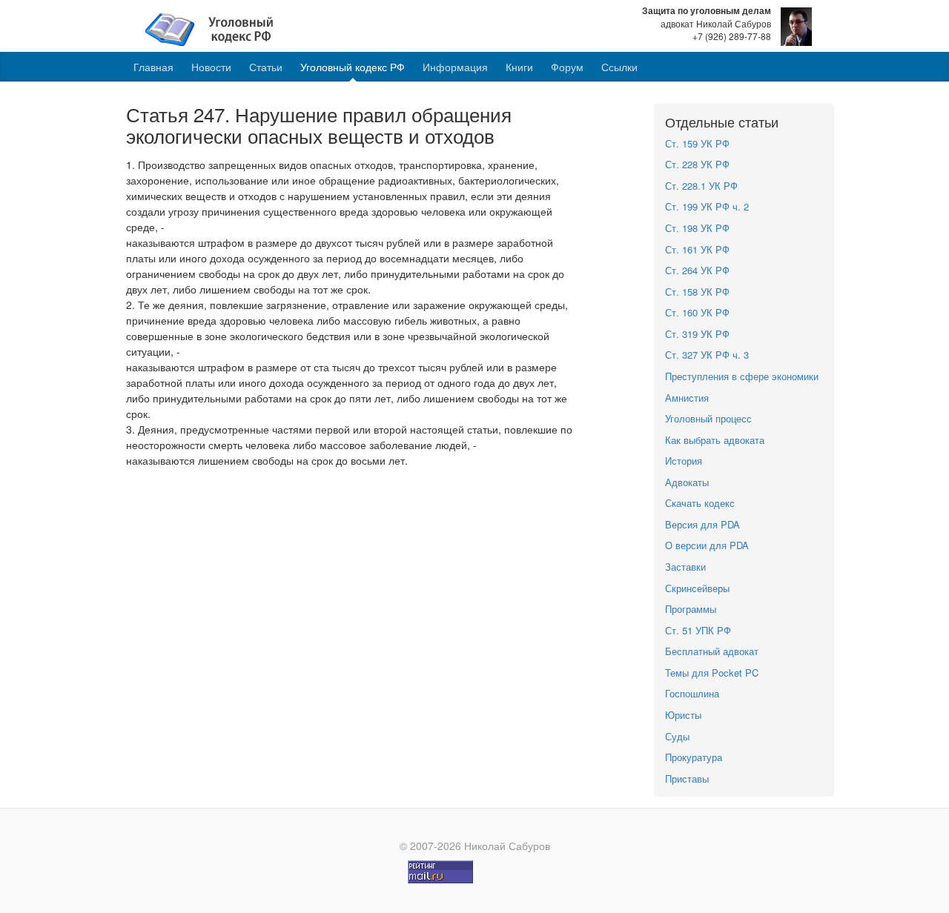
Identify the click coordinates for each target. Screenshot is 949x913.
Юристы (683, 715)
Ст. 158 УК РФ (697, 292)
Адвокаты (687, 482)
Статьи (265, 66)
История (683, 461)
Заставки (685, 567)
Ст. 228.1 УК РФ (701, 186)
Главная (153, 66)
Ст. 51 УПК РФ (698, 630)
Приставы (687, 778)
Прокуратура (693, 757)
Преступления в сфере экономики (742, 376)
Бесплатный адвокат (711, 651)
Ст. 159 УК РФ (697, 143)
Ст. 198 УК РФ (697, 228)
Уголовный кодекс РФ (352, 66)
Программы (690, 609)
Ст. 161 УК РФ (697, 249)
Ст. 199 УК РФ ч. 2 (707, 206)
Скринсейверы (697, 588)
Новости (211, 66)
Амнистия (687, 398)
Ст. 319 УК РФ (697, 334)
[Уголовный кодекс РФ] (217, 28)
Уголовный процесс (708, 418)
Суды (677, 736)
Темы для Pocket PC (711, 672)
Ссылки (619, 66)
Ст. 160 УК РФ (697, 312)
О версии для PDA (707, 545)
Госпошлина (692, 693)
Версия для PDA (702, 524)
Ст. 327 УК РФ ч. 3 (707, 355)
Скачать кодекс (700, 503)
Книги (519, 66)
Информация (455, 66)
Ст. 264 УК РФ (697, 270)
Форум (567, 66)
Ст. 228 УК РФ (697, 164)
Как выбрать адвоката (714, 440)
